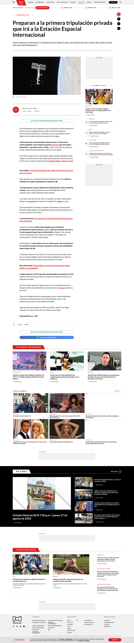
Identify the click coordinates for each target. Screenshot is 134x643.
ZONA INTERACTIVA (109, 622)
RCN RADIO (70, 624)
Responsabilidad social (39, 620)
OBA (49, 629)
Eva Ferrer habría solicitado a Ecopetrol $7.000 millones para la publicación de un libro (106, 504)
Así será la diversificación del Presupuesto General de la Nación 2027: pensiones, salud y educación (107, 588)
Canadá (64, 161)
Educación (88, 106)
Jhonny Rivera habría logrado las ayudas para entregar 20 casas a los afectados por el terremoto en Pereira (103, 377)
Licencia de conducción (96, 150)
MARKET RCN (107, 626)
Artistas (91, 119)
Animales (55, 576)
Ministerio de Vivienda (103, 569)
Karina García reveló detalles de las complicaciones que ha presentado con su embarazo (64, 377)
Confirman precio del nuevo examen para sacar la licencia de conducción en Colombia (101, 154)
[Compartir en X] (118, 23)
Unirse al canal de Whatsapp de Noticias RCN (48, 121)
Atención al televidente (39, 622)
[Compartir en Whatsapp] (118, 28)
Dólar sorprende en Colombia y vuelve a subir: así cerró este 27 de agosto (100, 132)
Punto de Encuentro (99, 2)
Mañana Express (43, 7)
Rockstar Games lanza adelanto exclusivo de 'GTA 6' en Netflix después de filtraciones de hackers (28, 377)
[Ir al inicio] (21, 2)
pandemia (32, 201)
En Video (21, 471)
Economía (72, 2)
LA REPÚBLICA (88, 620)
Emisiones (18, 7)
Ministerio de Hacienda (104, 584)
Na (56, 136)
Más (114, 471)
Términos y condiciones (66, 639)
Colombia (30, 2)
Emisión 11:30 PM (116, 7)
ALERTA (69, 628)
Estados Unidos (54, 161)
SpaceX (55, 145)
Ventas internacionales (55, 625)
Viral (51, 372)
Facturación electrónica (55, 620)
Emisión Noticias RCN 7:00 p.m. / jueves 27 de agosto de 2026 (40, 517)
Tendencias (81, 2)
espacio (62, 288)
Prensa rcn (35, 629)
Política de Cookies (83, 640)
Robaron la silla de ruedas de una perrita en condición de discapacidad (68, 580)
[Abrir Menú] (14, 2)
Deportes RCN (50, 2)
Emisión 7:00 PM (92, 7)
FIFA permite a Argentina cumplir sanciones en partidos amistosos (29, 580)
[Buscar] (120, 2)
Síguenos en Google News (48, 337)
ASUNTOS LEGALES (89, 622)
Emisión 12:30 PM (68, 7)
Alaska (59, 201)
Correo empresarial (38, 627)
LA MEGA (69, 632)
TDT (77, 620)
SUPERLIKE (106, 624)
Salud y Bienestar (62, 2)
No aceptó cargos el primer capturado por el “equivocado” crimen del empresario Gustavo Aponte (107, 516)
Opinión (89, 2)
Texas (46, 230)
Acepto (114, 640)
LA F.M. (69, 626)
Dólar (91, 129)
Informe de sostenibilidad (52, 623)
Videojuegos (16, 372)
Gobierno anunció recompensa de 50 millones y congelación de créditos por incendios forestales (106, 492)
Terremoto (100, 555)
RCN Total (70, 622)
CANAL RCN (113, 2)
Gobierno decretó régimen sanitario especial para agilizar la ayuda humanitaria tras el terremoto (108, 559)
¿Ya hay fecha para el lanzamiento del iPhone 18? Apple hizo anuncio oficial (99, 143)
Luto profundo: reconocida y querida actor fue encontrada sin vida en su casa (100, 122)
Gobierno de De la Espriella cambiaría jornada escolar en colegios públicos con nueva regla (98, 110)
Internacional (40, 2)
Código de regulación (38, 625)
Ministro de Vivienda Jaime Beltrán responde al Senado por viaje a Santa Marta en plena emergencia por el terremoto (108, 574)
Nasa (20, 324)
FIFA (14, 576)
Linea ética (51, 627)
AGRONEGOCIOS (88, 624)
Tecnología (92, 140)
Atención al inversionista (36, 632)
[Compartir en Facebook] (118, 19)
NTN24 (69, 620)
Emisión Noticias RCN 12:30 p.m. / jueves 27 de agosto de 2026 (107, 480)
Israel (71, 161)
